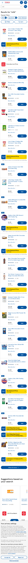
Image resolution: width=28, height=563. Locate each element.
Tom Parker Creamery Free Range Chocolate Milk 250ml (16, 275)
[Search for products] (25, 6)
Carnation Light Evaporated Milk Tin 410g (15, 110)
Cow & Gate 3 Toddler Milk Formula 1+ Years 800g (15, 29)
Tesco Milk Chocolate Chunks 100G (16, 329)
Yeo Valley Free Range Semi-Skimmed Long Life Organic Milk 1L (16, 400)
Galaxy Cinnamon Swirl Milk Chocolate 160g (15, 167)
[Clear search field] (21, 7)
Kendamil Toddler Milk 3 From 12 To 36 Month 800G (16, 297)
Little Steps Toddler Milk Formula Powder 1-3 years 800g (15, 181)
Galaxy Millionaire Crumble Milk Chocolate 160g (16, 200)
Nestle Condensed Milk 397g (16, 82)
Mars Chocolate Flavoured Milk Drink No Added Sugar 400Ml (16, 259)
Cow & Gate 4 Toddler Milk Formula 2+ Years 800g (15, 142)
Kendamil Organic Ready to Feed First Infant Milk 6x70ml (16, 70)
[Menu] (2, 2)
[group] (10, 505)
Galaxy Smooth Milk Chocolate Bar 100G (16, 236)
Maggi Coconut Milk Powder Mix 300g (17, 313)
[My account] (21, 2)
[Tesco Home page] (7, 2)
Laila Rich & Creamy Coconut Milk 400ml (16, 126)
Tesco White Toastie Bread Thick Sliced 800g (9, 500)
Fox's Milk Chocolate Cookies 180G (16, 94)
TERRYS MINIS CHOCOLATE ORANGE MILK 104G (15, 52)
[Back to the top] (14, 473)
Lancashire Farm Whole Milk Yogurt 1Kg (16, 345)
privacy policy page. (21, 531)
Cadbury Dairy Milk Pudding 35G (15, 379)
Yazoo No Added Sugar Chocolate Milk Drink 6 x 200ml (16, 361)
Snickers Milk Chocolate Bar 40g (16, 416)
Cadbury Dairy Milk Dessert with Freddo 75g (15, 216)
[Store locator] (25, 2)
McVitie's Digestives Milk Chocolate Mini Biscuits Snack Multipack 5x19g (16, 443)
